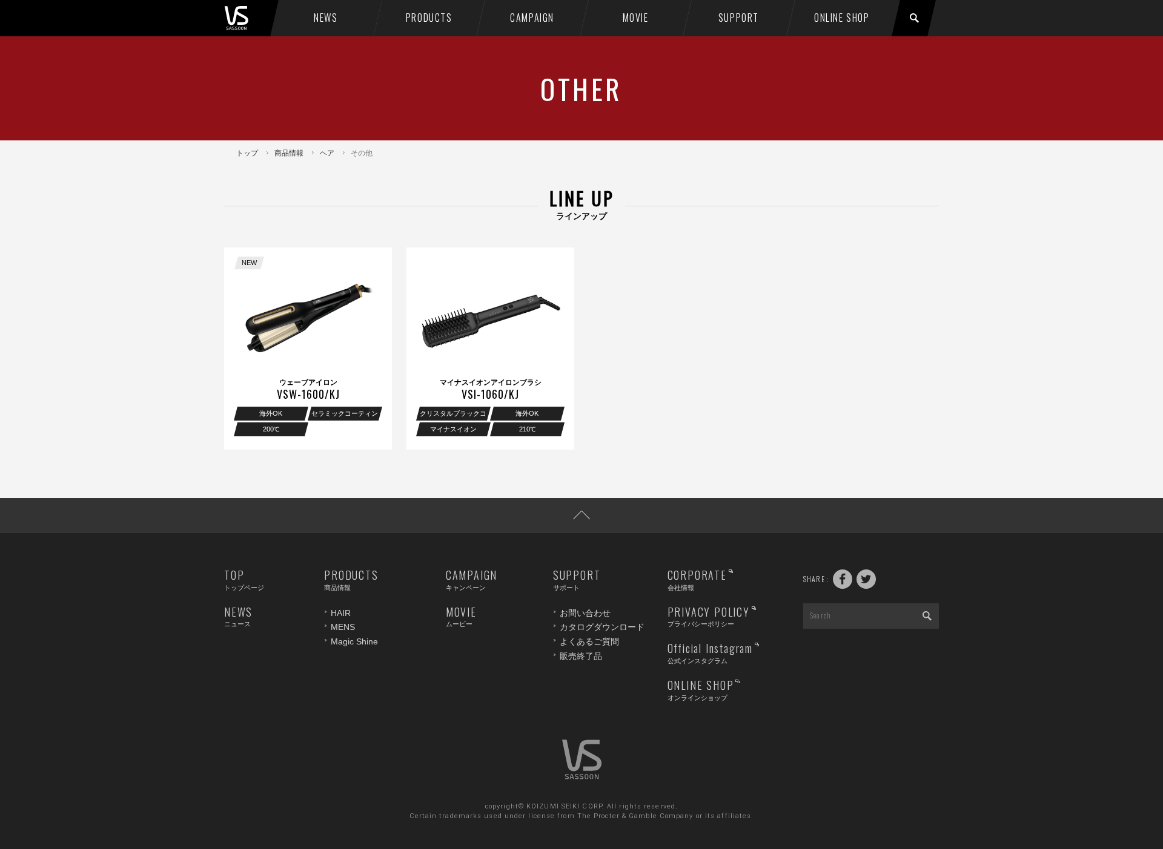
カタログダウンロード (602, 627)
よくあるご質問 (589, 641)
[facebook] (842, 579)
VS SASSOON (249, 18)
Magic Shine (354, 641)
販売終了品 (581, 656)
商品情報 (288, 153)
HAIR (341, 613)
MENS (343, 627)
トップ (247, 153)
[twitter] (866, 579)
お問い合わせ (585, 613)
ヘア (327, 153)
